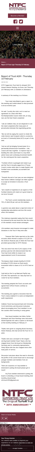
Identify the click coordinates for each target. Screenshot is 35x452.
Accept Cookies (17, 448)
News (3, 62)
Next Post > (4, 423)
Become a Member (17, 16)
